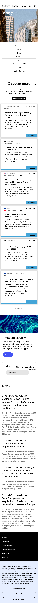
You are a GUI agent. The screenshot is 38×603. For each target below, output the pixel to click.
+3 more (18, 143)
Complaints (5, 553)
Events (19, 60)
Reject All (19, 594)
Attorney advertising (8, 549)
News (6, 386)
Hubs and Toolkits (19, 64)
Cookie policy (24, 583)
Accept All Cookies (19, 599)
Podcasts (19, 67)
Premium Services (19, 71)
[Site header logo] (16, 6)
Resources (19, 46)
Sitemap (4, 537)
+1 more (19, 176)
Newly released (19, 98)
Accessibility (6, 541)
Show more (19, 308)
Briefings (19, 57)
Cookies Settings (19, 588)
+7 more (6, 275)
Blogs (19, 53)
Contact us (5, 557)
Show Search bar (30, 5)
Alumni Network (7, 545)
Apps (19, 49)
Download (32, 135)
